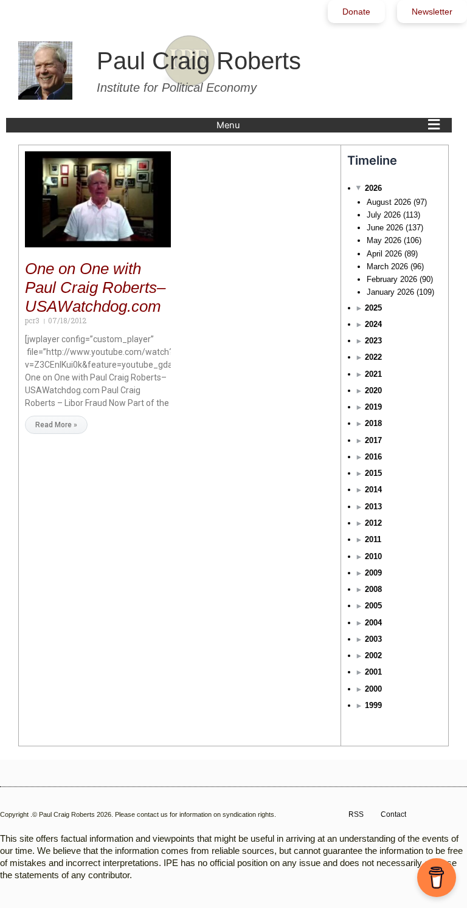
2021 (373, 374)
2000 (373, 688)
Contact (393, 814)
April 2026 (384, 253)
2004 (373, 622)
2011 (373, 539)
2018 (373, 423)
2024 (373, 324)
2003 (373, 639)
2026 (373, 188)
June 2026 (385, 227)
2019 (373, 406)
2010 (373, 556)
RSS (356, 814)
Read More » (56, 425)
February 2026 (392, 279)
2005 (373, 605)
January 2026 (390, 292)
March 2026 (387, 266)
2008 (373, 589)
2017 (373, 440)
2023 (373, 340)
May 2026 (384, 240)
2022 (373, 357)
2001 (373, 671)
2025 (373, 307)
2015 (373, 473)
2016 (373, 456)
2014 (373, 489)
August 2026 (389, 202)
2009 (373, 572)
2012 (373, 523)
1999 (373, 705)
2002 (373, 655)
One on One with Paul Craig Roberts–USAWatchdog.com (95, 287)
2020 (373, 390)
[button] (331, 125)
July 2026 (384, 214)
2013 (373, 506)
